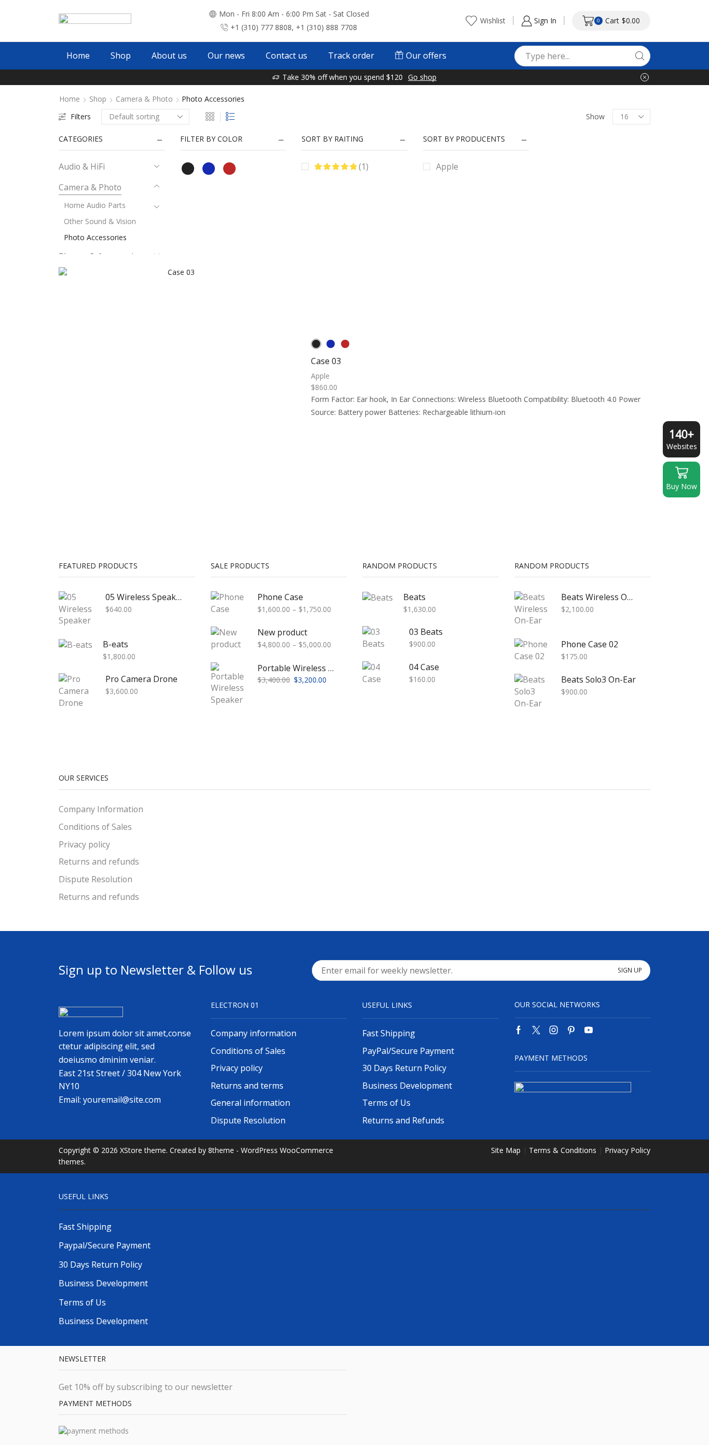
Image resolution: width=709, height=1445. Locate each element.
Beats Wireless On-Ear (599, 597)
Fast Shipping (85, 1226)
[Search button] (640, 56)
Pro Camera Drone (141, 679)
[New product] (229, 638)
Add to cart (177, 389)
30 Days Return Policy (100, 1264)
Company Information (101, 809)
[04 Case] (380, 673)
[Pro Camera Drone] (77, 690)
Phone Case (280, 597)
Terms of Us (82, 1302)
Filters (81, 116)
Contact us (286, 55)
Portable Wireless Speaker (295, 668)
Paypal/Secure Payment (105, 1245)
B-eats (115, 644)
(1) (363, 166)
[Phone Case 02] (532, 650)
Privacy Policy (627, 1150)
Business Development (103, 1283)
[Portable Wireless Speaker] (229, 684)
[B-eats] (75, 644)
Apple (447, 166)
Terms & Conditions (562, 1150)
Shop (121, 55)
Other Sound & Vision (100, 221)
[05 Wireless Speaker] (77, 609)
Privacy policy (84, 844)
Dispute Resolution (95, 879)
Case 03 (326, 361)
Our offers (426, 55)
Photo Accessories (95, 237)
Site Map (506, 1150)
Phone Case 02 (589, 644)
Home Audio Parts (95, 205)
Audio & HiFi (82, 166)
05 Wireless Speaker (143, 597)
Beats (414, 597)
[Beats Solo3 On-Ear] (532, 691)
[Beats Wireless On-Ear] (532, 609)
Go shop (422, 77)
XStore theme (143, 1150)
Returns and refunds (99, 861)
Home (78, 55)
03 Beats (426, 631)
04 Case (424, 667)
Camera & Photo (144, 99)
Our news (226, 55)
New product (282, 632)
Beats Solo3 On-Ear (598, 679)
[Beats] (377, 597)
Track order (351, 55)
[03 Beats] (380, 638)
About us (169, 55)
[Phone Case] (229, 603)
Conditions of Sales (95, 826)
